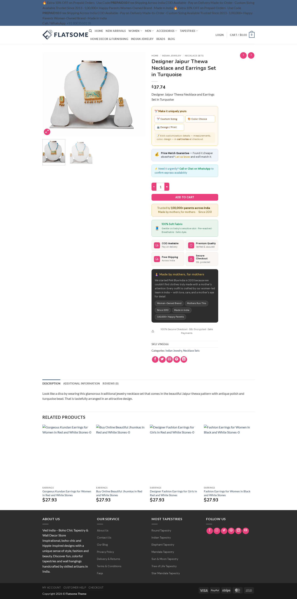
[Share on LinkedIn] (184, 359)
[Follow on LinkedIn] (238, 531)
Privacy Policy (105, 552)
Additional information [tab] (81, 383)
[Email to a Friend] (169, 359)
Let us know (182, 156)
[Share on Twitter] (162, 359)
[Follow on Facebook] (209, 531)
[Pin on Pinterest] (176, 359)
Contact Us (104, 537)
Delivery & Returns (108, 559)
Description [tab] (51, 383)
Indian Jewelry (142, 39)
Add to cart (184, 197)
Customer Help (74, 587)
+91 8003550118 (79, 23)
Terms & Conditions (109, 566)
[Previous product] (251, 55)
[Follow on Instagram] (217, 531)
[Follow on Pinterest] (231, 531)
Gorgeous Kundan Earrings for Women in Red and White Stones (66, 493)
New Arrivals (116, 30)
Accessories (165, 30)
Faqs (100, 573)
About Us (102, 530)
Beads (160, 39)
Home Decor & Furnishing (109, 39)
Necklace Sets (194, 55)
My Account (51, 587)
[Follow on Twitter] (224, 531)
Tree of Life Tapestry (164, 566)
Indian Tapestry (161, 537)
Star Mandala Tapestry (166, 573)
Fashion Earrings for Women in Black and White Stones (227, 493)
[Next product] (243, 55)
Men (148, 30)
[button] (220, 35)
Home (99, 30)
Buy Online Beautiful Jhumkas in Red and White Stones (119, 493)
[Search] (90, 31)
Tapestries (187, 30)
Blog (171, 39)
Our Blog (102, 544)
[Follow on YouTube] (245, 531)
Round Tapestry (161, 530)
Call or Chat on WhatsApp (195, 168)
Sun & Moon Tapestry (165, 559)
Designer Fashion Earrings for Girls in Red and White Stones (173, 493)
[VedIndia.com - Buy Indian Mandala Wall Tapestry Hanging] (62, 35)
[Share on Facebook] (155, 359)
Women (133, 30)
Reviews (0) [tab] (111, 383)
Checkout (96, 587)
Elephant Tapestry (163, 544)
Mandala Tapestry (163, 552)
